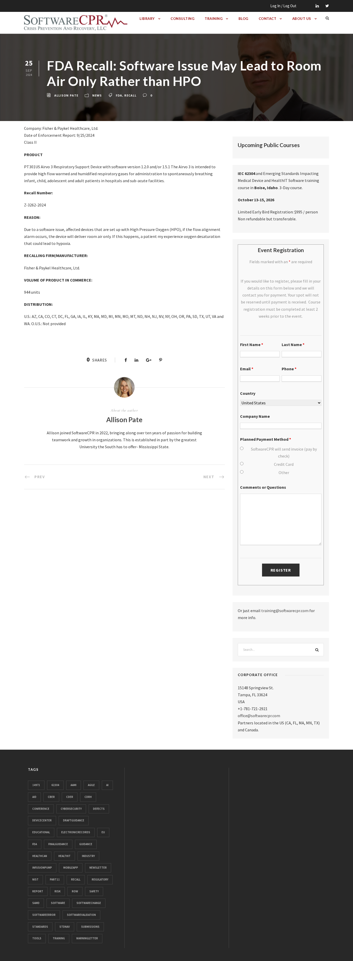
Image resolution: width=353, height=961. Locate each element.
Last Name (293, 344)
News (97, 95)
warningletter (87, 938)
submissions (90, 926)
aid (34, 797)
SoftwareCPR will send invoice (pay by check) (284, 452)
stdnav (64, 926)
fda (119, 95)
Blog (243, 19)
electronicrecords (75, 832)
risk (57, 891)
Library (147, 19)
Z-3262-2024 (35, 204)
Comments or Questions (263, 487)
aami (73, 785)
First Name (251, 344)
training (59, 938)
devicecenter (42, 820)
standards (40, 926)
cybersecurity (71, 809)
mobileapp (70, 867)
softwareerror (44, 915)
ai (107, 785)
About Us (301, 19)
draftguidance (73, 820)
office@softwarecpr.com (259, 715)
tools (36, 938)
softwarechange (88, 903)
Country (247, 393)
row (75, 891)
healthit (64, 856)
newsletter (98, 867)
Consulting (182, 19)
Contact (268, 19)
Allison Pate (66, 95)
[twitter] (327, 5)
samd (36, 903)
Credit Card (284, 464)
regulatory (100, 879)
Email (246, 368)
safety (94, 891)
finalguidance (58, 844)
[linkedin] (317, 5)
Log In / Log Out (283, 5)
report (37, 891)
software (58, 903)
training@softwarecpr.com (285, 610)
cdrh (88, 797)
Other (284, 472)
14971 (36, 785)
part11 (55, 879)
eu (103, 832)
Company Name (255, 416)
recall (130, 95)
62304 (55, 785)
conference (40, 809)
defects (99, 809)
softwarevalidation (81, 915)
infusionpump (42, 867)
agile (91, 785)
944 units (32, 292)
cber (51, 797)
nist (35, 879)
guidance (85, 844)
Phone (289, 368)
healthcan (39, 856)
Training (213, 19)
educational (41, 832)
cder (69, 797)
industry (88, 856)
